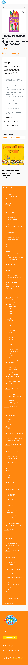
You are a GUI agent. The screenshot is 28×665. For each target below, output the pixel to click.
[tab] (14, 59)
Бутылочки (10, 268)
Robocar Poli (11, 435)
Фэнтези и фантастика (14, 523)
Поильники (10, 270)
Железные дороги (12, 378)
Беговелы (8, 596)
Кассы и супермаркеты (13, 297)
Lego (9, 475)
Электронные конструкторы (15, 507)
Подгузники (9, 288)
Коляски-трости (12, 217)
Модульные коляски (13, 210)
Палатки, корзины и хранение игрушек (13, 570)
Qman (9, 477)
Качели (8, 582)
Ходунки (8, 251)
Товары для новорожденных (12, 192)
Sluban (9, 480)
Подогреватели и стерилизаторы (12, 265)
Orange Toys (12, 330)
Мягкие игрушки (10, 453)
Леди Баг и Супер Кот (14, 349)
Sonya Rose (12, 339)
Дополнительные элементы (15, 226)
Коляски (8, 208)
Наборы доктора (12, 369)
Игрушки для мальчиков (12, 374)
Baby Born (11, 308)
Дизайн (9, 540)
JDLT (9, 472)
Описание (14, 59)
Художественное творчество (15, 548)
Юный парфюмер (12, 562)
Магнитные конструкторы (15, 501)
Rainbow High (12, 335)
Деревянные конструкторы (15, 489)
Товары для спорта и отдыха (12, 573)
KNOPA (11, 323)
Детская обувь (8, 187)
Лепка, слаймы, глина (13, 543)
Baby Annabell (12, 306)
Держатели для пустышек (14, 277)
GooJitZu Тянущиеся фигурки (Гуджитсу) (15, 418)
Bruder (9, 410)
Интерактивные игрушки (12, 456)
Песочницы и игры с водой (12, 584)
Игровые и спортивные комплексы (14, 577)
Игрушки (7, 290)
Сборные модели (12, 557)
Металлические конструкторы (12, 505)
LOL (10, 325)
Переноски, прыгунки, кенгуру (13, 246)
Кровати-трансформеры (14, 234)
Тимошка (10, 487)
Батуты (8, 575)
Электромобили (9, 603)
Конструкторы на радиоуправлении (12, 495)
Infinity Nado (11, 424)
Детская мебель (10, 564)
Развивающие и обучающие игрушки (13, 459)
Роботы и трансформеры (14, 388)
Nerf (9, 431)
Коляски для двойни (13, 219)
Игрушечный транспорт (14, 390)
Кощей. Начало (13, 346)
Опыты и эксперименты (14, 552)
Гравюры (10, 538)
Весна (10, 342)
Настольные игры (10, 512)
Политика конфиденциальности (14, 650)
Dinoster (10, 413)
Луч (18, 54)
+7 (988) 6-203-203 (7, 177)
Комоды (8, 222)
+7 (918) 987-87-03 (7, 175)
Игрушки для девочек (11, 292)
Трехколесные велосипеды (12, 600)
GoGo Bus (10, 421)
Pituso (10, 332)
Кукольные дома (12, 362)
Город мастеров (12, 482)
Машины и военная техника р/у (13, 403)
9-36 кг (9, 203)
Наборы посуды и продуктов (15, 302)
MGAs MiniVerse (11, 428)
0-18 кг (9, 198)
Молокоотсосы (12, 262)
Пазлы (7, 531)
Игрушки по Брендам (11, 408)
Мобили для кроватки (11, 282)
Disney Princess (12, 320)
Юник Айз (11, 357)
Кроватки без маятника (14, 228)
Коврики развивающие (12, 280)
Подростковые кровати (14, 237)
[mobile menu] (26, 2)
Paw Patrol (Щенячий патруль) (15, 433)
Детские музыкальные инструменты (11, 463)
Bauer (9, 470)
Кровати (8, 224)
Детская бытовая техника (15, 299)
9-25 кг (9, 200)
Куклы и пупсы (11, 304)
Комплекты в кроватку (12, 239)
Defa (10, 318)
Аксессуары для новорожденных (14, 257)
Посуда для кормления (13, 272)
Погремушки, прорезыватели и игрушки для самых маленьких (14, 285)
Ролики (8, 589)
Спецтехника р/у (13, 406)
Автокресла (9, 194)
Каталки (8, 567)
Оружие (10, 383)
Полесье (11, 355)
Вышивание (10, 555)
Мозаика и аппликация (13, 545)
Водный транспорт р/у (15, 396)
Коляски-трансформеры (14, 212)
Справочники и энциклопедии (15, 525)
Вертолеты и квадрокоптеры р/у (14, 399)
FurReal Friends (11, 415)
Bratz (10, 313)
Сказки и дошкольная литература (13, 517)
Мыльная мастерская (13, 550)
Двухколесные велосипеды (13, 598)
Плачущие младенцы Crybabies (14, 352)
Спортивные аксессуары (12, 579)
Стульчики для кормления (12, 249)
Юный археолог (11, 559)
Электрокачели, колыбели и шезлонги (13, 254)
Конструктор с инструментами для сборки (15, 498)
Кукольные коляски (12, 364)
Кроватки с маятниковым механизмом (14, 232)
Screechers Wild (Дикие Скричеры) (13, 441)
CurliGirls (11, 316)
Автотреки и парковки (13, 376)
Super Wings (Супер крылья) (14, 444)
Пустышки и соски (12, 275)
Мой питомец (11, 449)
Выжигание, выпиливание (14, 536)
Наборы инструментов (14, 381)
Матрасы (8, 244)
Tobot (9, 446)
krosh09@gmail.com (8, 646)
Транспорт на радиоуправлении (12, 393)
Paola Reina (12, 337)
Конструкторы (10, 468)
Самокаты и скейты (11, 591)
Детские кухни (11, 295)
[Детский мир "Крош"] (3, 2)
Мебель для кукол (12, 367)
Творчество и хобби (11, 534)
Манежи (8, 242)
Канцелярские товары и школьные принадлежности (14, 528)
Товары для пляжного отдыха (13, 587)
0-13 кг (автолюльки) (13, 196)
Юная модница (11, 372)
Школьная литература (14, 520)
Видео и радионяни (12, 259)
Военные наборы (12, 385)
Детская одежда (9, 189)
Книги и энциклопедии (11, 515)
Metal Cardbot (11, 426)
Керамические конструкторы (15, 491)
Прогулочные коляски (13, 214)
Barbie (10, 311)
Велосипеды (8, 594)
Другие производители (15, 360)
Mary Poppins (12, 327)
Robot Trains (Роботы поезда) (15, 438)
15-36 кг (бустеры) (12, 205)
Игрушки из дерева (11, 466)
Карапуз (11, 344)
